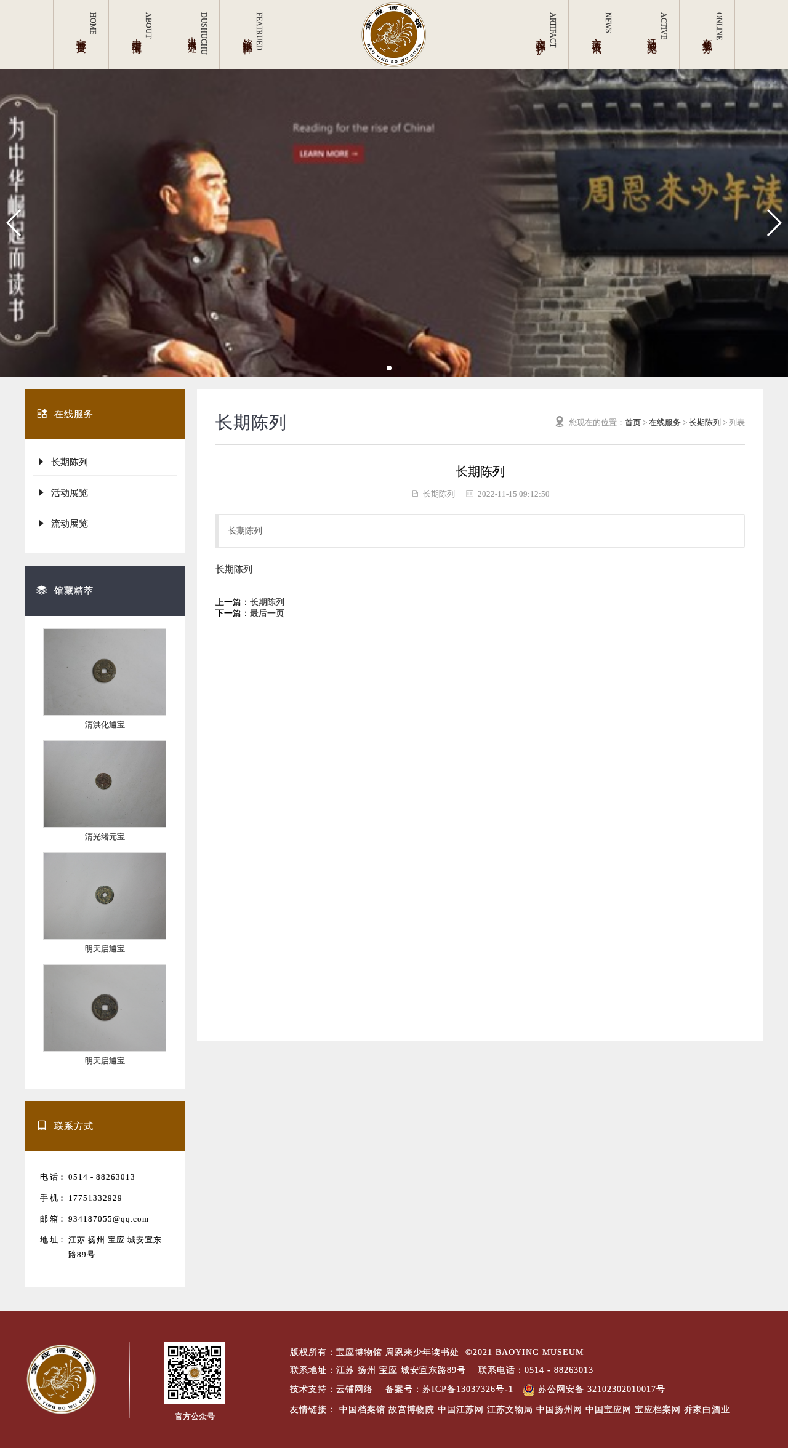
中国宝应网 (608, 1409)
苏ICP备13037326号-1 (467, 1389)
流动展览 (67, 524)
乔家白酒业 (707, 1409)
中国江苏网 (461, 1409)
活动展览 (67, 493)
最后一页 (267, 613)
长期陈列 (67, 462)
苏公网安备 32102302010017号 (600, 1389)
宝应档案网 (658, 1409)
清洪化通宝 (105, 724)
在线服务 (665, 422)
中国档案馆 (362, 1409)
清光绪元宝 (105, 836)
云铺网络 (354, 1389)
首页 (633, 422)
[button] (14, 222)
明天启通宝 (105, 948)
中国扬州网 (559, 1409)
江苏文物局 (510, 1409)
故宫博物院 (411, 1409)
